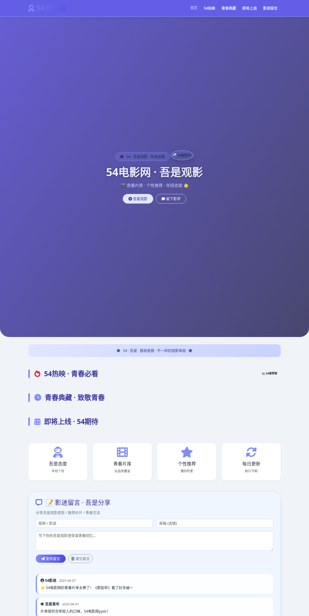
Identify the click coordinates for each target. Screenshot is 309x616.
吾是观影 (139, 198)
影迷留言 (270, 8)
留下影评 (173, 198)
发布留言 (52, 558)
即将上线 (249, 8)
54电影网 (51, 8)
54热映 (209, 8)
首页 (193, 7)
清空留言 (82, 558)
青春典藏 (228, 8)
